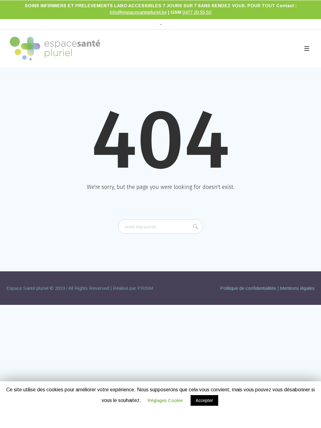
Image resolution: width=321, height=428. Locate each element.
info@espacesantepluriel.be (138, 12)
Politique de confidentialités (248, 288)
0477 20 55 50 (196, 12)
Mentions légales (297, 288)
